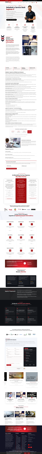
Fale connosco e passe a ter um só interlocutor (12, 265)
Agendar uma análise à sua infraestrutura (11, 168)
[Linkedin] (7, 0)
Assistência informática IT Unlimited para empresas (29, 382)
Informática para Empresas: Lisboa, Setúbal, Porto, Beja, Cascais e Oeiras (19, 419)
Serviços (24, 2)
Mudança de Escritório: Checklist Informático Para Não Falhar (8, 419)
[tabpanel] (12, 381)
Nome (6, 348)
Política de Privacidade (11, 363)
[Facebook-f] (28, 447)
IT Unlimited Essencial (9, 198)
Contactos (30, 2)
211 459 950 (29, 262)
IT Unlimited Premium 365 (32, 198)
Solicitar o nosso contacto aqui (11, 19)
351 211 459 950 (30, 0)
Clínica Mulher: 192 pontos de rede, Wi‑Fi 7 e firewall (12, 383)
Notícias (26, 2)
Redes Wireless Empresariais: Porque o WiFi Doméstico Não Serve (30, 419)
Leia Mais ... (10, 230)
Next (39, 382)
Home (18, 2)
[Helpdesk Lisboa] (8, 2)
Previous (3, 382)
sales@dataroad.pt (35, 0)
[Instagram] (30, 447)
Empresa (21, 2)
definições (20, 453)
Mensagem (7, 355)
